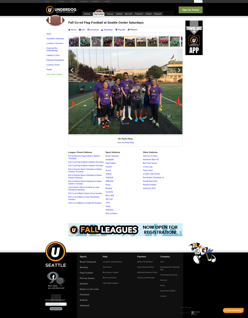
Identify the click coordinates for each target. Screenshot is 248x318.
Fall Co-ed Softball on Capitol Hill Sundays (85, 203)
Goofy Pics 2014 (149, 188)
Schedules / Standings (55, 39)
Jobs (72, 1)
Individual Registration (55, 60)
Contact (61, 1)
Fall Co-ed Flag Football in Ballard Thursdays (86, 162)
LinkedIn (107, 1)
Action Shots (148, 170)
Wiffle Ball (109, 181)
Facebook (84, 1)
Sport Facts (107, 267)
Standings (108, 29)
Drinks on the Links (89, 289)
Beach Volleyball (112, 156)
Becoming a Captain (111, 272)
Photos (49, 70)
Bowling (109, 188)
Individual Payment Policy (147, 272)
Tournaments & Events (169, 275)
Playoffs (121, 29)
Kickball (109, 167)
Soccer (108, 170)
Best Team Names (150, 163)
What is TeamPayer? (145, 262)
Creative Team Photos (151, 174)
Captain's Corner (53, 55)
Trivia (108, 203)
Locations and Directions (112, 262)
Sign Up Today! (190, 10)
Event (108, 185)
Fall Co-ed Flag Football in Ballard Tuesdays (85, 166)
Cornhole (109, 192)
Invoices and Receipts (145, 278)
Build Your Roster (109, 278)
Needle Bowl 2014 (150, 181)
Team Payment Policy (145, 267)
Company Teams (53, 65)
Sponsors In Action (150, 156)
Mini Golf (109, 199)
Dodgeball (110, 160)
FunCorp (163, 280)
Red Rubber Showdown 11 (153, 178)
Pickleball (109, 210)
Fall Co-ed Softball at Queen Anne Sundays (85, 193)
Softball (109, 174)
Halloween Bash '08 (151, 160)
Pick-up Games (112, 213)
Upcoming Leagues (110, 283)
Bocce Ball (110, 196)
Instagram (95, 1)
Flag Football (111, 163)
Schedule (94, 29)
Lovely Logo (148, 167)
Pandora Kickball (149, 185)
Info (83, 29)
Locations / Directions (54, 43)
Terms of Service (185, 307)
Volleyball (109, 178)
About (47, 1)
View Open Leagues (54, 74)
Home (48, 34)
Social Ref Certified (167, 291)
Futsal (108, 206)
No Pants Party (128, 143)
